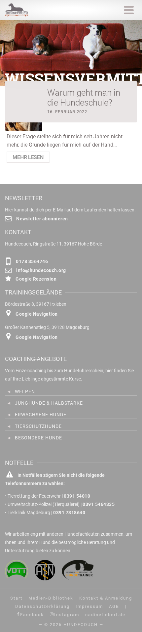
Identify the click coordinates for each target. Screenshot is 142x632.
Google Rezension (35, 279)
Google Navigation (36, 314)
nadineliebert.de (105, 614)
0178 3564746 (31, 261)
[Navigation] (129, 10)
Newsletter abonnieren (41, 218)
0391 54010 (77, 496)
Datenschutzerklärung (42, 606)
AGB (114, 606)
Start (16, 598)
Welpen (25, 391)
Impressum (89, 606)
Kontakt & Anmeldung (105, 598)
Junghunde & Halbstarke (49, 403)
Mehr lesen (28, 157)
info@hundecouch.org (40, 270)
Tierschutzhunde (38, 426)
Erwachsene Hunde (40, 414)
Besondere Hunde (38, 437)
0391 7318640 (69, 512)
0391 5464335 (99, 504)
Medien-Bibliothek (50, 598)
